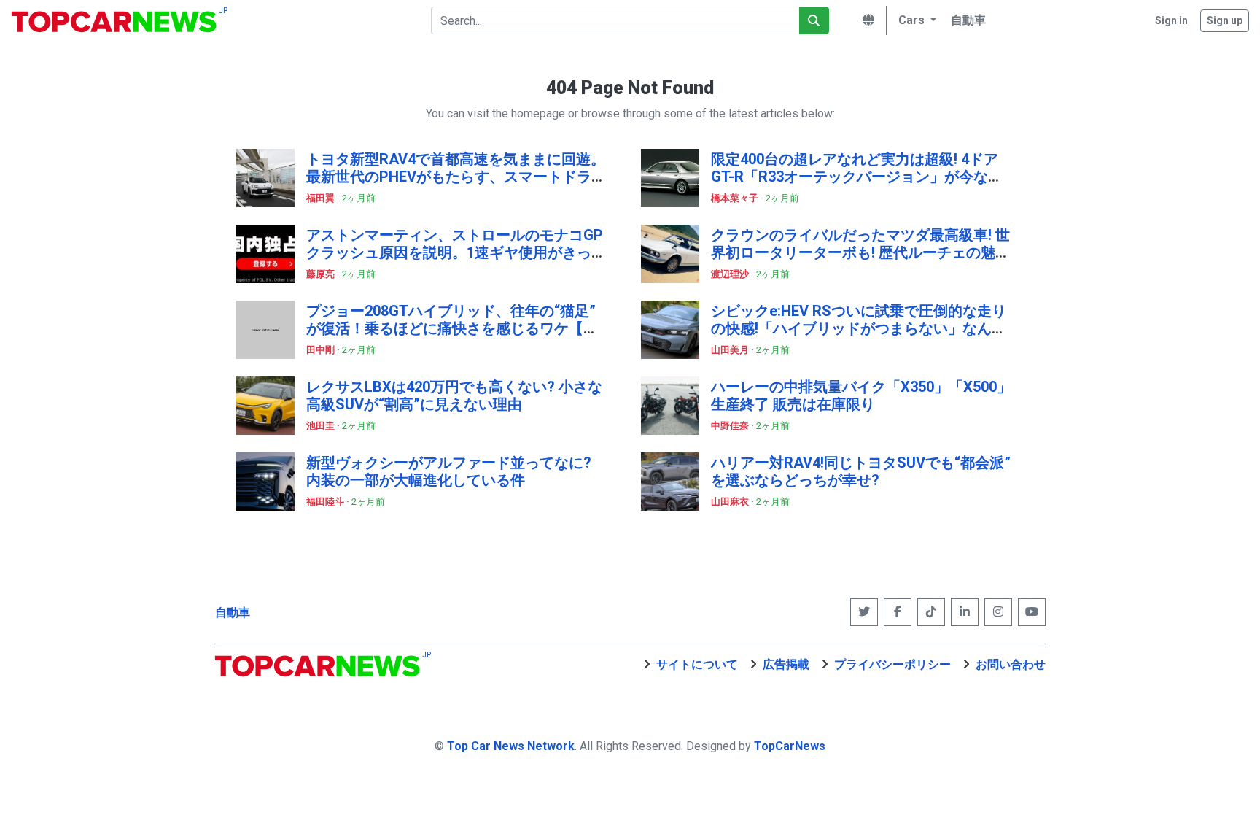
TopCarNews (789, 746)
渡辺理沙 (731, 274)
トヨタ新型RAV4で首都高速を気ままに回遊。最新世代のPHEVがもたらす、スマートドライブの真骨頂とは (456, 176)
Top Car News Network (511, 746)
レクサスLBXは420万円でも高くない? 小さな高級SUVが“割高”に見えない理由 (454, 395)
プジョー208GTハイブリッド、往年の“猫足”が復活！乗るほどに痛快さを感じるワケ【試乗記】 (452, 328)
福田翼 (321, 198)
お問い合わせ (1011, 664)
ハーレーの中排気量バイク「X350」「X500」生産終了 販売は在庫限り (861, 395)
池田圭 (321, 425)
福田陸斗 (326, 501)
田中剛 (321, 349)
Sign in (1171, 20)
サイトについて (697, 664)
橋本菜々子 (736, 198)
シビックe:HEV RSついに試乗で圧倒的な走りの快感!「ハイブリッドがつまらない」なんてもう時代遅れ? (858, 328)
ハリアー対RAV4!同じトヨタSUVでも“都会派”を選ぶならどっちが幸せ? (861, 471)
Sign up (1224, 20)
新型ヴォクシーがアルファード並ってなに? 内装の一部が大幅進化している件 (448, 471)
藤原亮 (321, 274)
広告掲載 (786, 664)
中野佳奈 (731, 425)
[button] (915, 20)
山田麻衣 (731, 501)
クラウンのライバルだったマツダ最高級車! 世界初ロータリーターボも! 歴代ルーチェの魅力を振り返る (860, 252)
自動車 (232, 612)
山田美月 (731, 349)
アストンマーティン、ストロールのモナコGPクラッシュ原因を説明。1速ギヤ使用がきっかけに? (456, 252)
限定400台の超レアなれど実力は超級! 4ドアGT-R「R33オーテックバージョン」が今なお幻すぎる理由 (857, 176)
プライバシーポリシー (892, 664)
